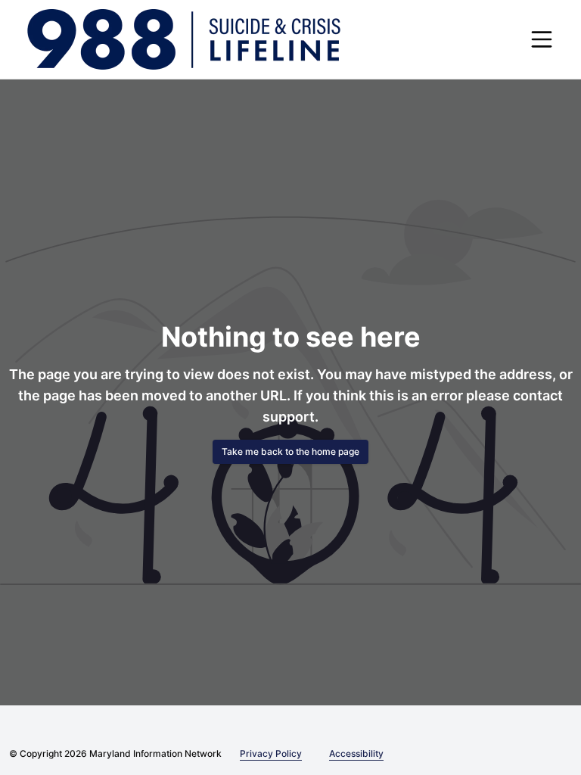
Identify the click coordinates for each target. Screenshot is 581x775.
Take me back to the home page (290, 451)
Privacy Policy (268, 753)
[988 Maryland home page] (183, 39)
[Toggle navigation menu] (542, 39)
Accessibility (350, 753)
